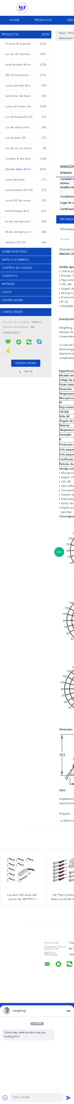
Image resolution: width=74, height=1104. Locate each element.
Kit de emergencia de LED (25, 232)
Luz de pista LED (25, 138)
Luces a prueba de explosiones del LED (26, 85)
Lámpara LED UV (25, 242)
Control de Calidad (17, 268)
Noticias (8, 284)
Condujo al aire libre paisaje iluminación (26, 158)
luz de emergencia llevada (25, 221)
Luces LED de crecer (25, 200)
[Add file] (5, 1097)
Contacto (10, 276)
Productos (43, 20)
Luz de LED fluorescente (25, 54)
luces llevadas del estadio (25, 64)
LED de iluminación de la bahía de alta (26, 75)
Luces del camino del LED (25, 106)
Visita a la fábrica (15, 259)
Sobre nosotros (14, 251)
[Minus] (68, 1011)
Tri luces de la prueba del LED (25, 43)
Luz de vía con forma (25, 148)
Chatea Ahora (12, 300)
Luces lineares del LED (25, 190)
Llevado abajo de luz (25, 169)
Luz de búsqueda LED (25, 117)
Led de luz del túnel (25, 96)
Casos (6, 292)
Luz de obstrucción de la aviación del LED (26, 127)
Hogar (14, 20)
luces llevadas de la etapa (25, 211)
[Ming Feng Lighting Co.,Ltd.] (8, 341)
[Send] (68, 1097)
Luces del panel (25, 179)
